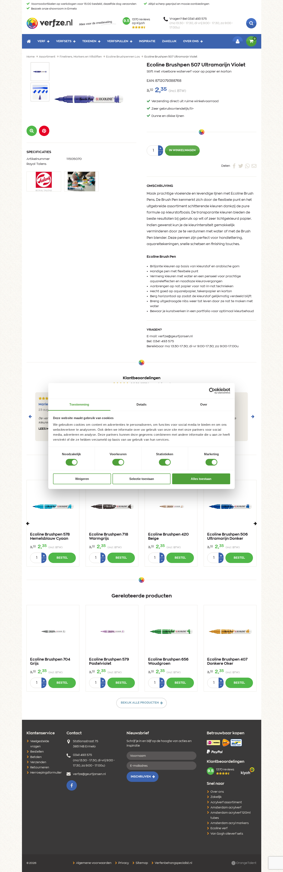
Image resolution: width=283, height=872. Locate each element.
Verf (41, 41)
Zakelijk (169, 41)
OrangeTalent (246, 863)
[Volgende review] (252, 416)
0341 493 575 (163, 341)
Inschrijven (141, 776)
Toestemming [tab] (79, 404)
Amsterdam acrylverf (225, 807)
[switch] (118, 462)
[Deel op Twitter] (240, 166)
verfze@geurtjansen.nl (175, 336)
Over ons (191, 41)
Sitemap (141, 863)
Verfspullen (117, 41)
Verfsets (63, 41)
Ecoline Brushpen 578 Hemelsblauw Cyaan (50, 537)
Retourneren (39, 767)
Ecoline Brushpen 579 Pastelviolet (109, 662)
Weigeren (82, 479)
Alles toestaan (201, 479)
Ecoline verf (218, 828)
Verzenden (38, 762)
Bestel (62, 557)
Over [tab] (203, 404)
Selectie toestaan (141, 479)
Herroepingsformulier (46, 772)
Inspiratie (147, 41)
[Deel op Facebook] (234, 166)
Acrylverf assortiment (226, 802)
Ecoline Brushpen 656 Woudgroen (168, 662)
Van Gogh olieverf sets (226, 833)
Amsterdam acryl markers (229, 823)
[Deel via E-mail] (254, 166)
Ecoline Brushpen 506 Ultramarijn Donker (227, 537)
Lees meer (47, 428)
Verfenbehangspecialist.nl (173, 863)
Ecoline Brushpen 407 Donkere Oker (227, 662)
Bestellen (37, 751)
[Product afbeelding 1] (40, 71)
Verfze (49, 23)
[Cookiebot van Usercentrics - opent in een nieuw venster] (212, 391)
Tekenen (89, 41)
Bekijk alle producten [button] (140, 702)
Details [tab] (142, 404)
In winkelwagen (182, 150)
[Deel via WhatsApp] (247, 166)
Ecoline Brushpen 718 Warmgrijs (108, 537)
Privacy (123, 863)
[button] (44, 131)
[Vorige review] (30, 416)
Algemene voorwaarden (93, 863)
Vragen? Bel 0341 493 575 (201, 23)
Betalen (36, 757)
